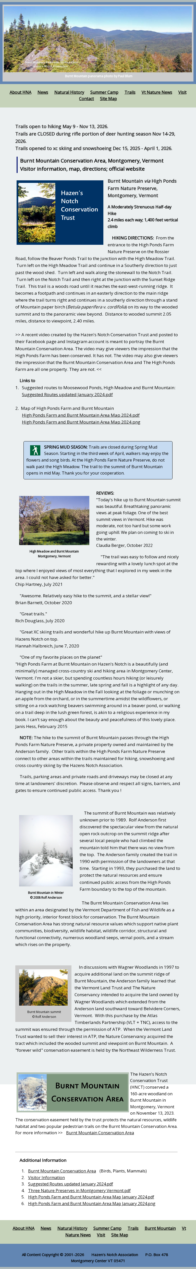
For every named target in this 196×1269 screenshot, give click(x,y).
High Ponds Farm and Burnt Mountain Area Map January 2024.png (91, 1203)
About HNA (20, 92)
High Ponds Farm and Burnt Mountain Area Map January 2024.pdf (91, 1197)
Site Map (108, 98)
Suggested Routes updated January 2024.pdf (67, 394)
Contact (86, 98)
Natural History (69, 92)
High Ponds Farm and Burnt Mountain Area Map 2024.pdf (81, 415)
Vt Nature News (157, 92)
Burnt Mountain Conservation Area (100, 1133)
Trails (130, 92)
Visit (182, 92)
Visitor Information (46, 1177)
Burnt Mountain (160, 1228)
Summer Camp (104, 92)
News (43, 92)
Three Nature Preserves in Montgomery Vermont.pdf (79, 1190)
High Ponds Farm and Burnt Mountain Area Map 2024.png (81, 422)
